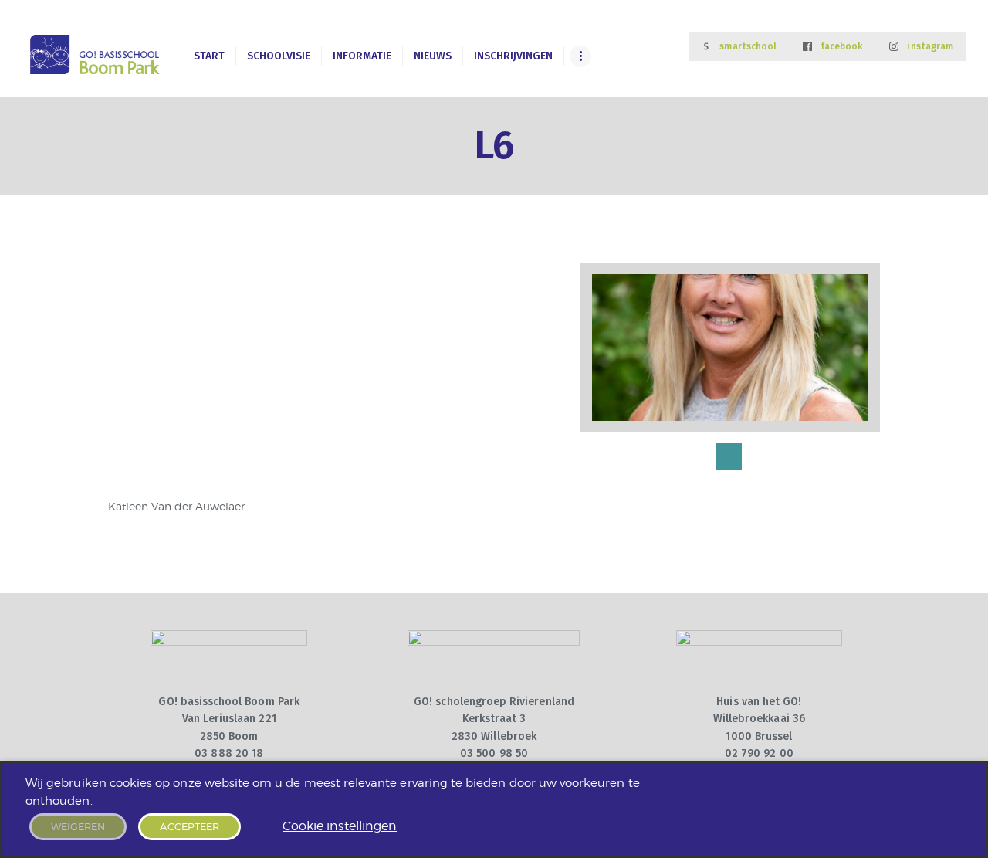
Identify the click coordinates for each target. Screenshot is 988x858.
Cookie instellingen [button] (340, 826)
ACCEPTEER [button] (189, 826)
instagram (930, 46)
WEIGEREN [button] (78, 826)
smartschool (748, 46)
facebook (842, 46)
